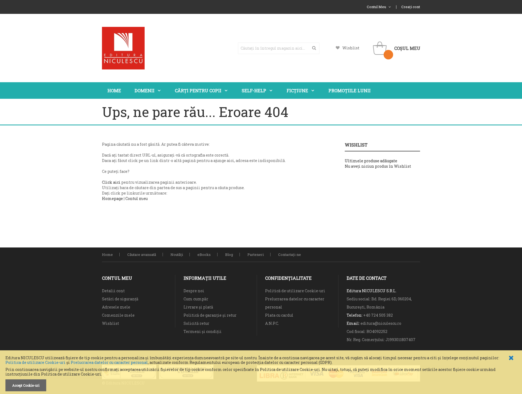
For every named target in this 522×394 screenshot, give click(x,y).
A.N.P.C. (272, 323)
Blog (229, 254)
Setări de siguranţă (120, 298)
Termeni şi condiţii (203, 331)
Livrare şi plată (198, 307)
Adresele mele (116, 307)
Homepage (112, 198)
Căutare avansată (141, 254)
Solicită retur (196, 323)
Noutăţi (176, 254)
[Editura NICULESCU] (123, 48)
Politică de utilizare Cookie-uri (295, 290)
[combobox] (278, 48)
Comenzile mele (118, 315)
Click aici (111, 182)
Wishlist (350, 47)
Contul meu (136, 198)
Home (107, 254)
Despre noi (194, 290)
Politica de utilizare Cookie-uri (35, 362)
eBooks (204, 254)
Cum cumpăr (196, 298)
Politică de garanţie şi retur (210, 315)
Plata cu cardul (279, 315)
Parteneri (255, 254)
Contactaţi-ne (289, 254)
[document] (261, 373)
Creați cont (410, 6)
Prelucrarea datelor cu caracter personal (109, 362)
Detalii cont (113, 290)
